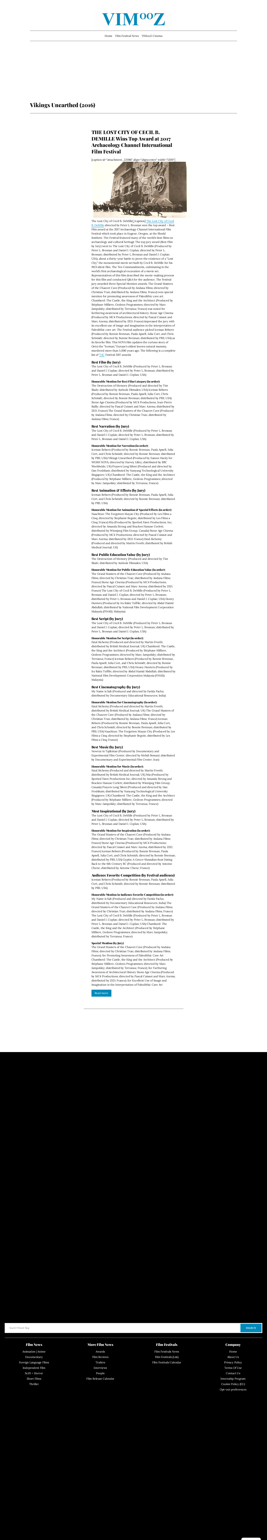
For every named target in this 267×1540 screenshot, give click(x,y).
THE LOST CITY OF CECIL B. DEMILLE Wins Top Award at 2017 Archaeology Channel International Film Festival (131, 141)
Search (251, 1328)
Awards (100, 1351)
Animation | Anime (33, 1351)
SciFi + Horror (34, 1373)
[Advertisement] (133, 76)
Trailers (100, 1362)
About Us (233, 1357)
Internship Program (233, 1378)
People (100, 1373)
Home (108, 36)
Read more (101, 993)
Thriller (34, 1384)
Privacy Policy (233, 1362)
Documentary (34, 1357)
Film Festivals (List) (166, 1357)
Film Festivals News (166, 1351)
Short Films (34, 1378)
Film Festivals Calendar (166, 1362)
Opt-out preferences (233, 1389)
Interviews (100, 1368)
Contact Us (233, 1373)
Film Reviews (100, 1357)
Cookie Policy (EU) (233, 1384)
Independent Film (34, 1368)
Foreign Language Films (34, 1362)
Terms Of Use (233, 1368)
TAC (102, 355)
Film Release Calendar (100, 1378)
